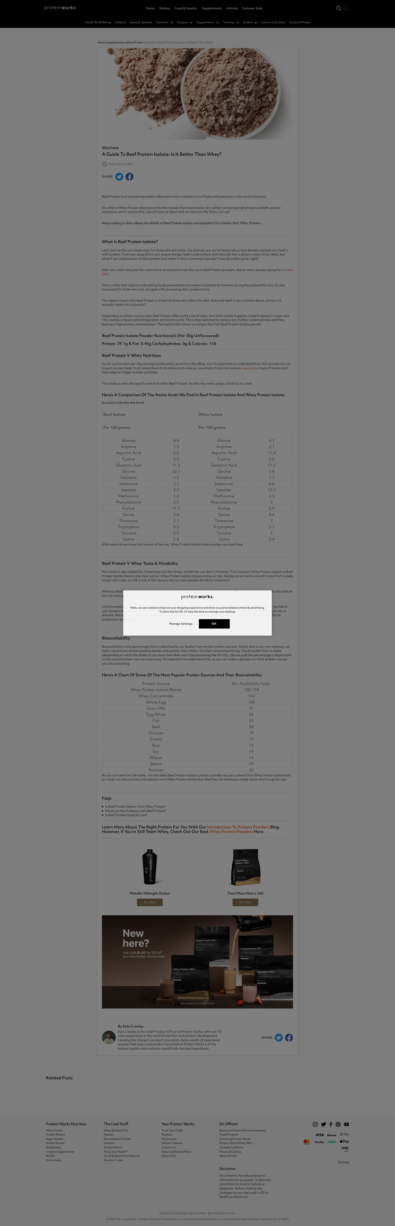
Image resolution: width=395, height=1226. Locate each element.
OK (214, 624)
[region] (197, 613)
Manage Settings (180, 624)
